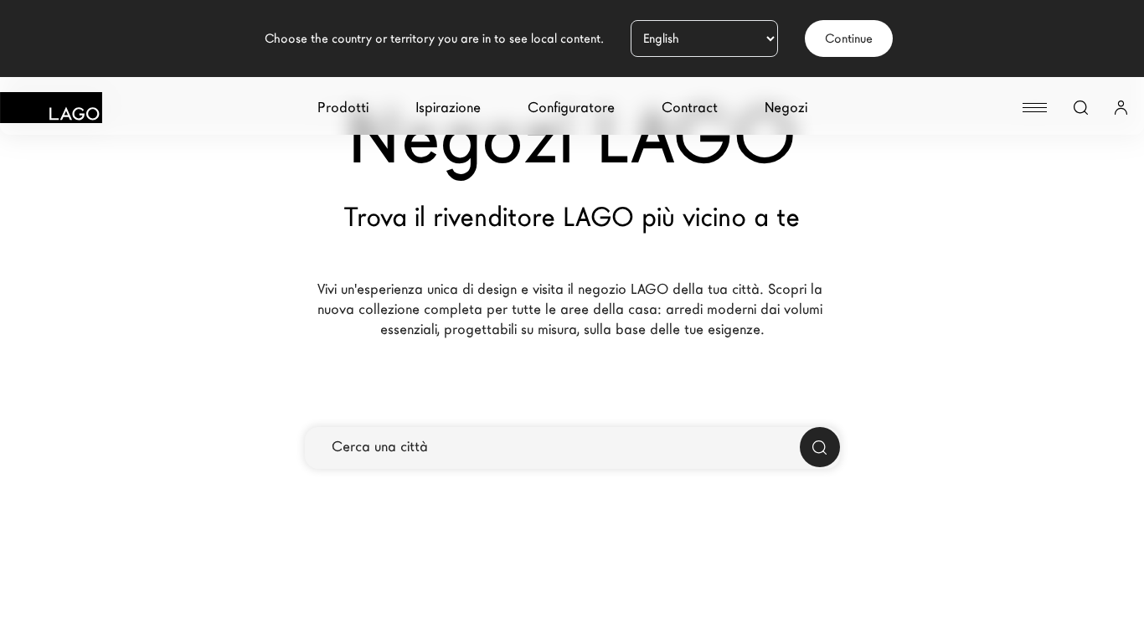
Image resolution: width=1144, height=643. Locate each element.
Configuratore (571, 107)
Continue (849, 38)
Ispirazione (448, 107)
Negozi (786, 107)
